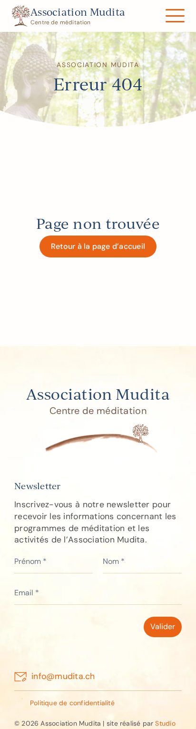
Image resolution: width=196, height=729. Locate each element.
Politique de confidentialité (72, 703)
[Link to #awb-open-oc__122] (175, 16)
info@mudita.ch (63, 675)
